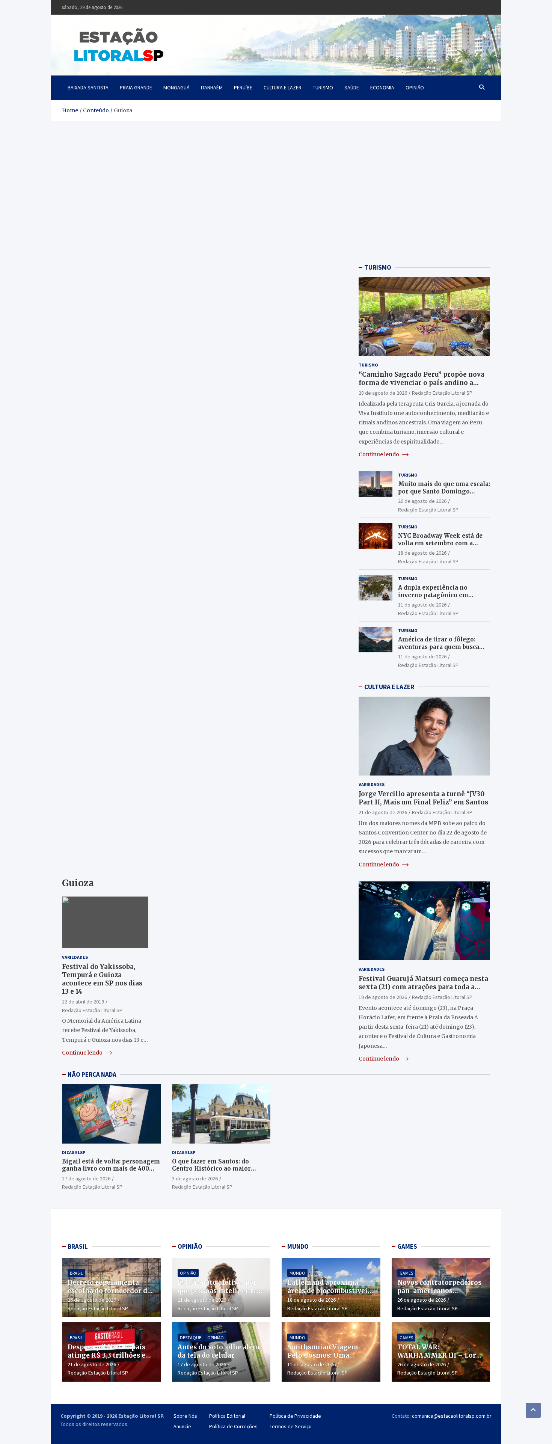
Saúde (351, 87)
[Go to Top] (533, 1410)
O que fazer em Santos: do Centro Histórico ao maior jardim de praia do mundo (211, 1169)
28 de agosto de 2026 (383, 392)
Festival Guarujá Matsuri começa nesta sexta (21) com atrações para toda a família (423, 987)
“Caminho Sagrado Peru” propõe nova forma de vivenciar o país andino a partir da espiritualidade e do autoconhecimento (421, 386)
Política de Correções (233, 1426)
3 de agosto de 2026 (195, 1178)
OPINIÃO (190, 1246)
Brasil (76, 1273)
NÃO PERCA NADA (92, 1074)
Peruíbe (243, 87)
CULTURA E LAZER (389, 687)
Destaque (190, 1337)
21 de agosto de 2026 (383, 812)
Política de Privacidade (295, 1415)
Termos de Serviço (291, 1426)
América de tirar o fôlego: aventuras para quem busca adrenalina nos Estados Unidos (438, 650)
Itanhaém (212, 87)
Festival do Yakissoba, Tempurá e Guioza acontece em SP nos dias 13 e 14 (102, 979)
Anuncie (182, 1426)
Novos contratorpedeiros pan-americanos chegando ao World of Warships (439, 1294)
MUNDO (298, 1246)
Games (406, 1273)
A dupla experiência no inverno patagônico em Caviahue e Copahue (433, 595)
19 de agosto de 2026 (383, 997)
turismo (323, 87)
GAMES (407, 1246)
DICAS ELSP (73, 1152)
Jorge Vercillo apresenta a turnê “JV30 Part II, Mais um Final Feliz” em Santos (423, 798)
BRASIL (78, 1246)
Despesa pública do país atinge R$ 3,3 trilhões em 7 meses (110, 1355)
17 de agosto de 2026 (86, 1178)
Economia (382, 87)
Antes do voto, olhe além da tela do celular (218, 1351)
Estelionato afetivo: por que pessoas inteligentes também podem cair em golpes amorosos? (219, 1294)
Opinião (415, 87)
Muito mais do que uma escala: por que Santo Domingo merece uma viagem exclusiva (444, 491)
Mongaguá (176, 87)
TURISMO (377, 267)
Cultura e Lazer (283, 87)
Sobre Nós (185, 1415)
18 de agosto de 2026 (422, 552)
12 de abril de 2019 (83, 1001)
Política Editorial (227, 1415)
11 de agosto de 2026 (422, 604)
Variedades (75, 957)
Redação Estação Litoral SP (92, 1010)
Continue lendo (83, 1052)
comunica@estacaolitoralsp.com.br (452, 1415)
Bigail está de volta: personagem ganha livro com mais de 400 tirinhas (111, 1169)
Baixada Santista (88, 87)
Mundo (297, 1273)
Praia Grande (136, 87)
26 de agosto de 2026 (422, 501)
